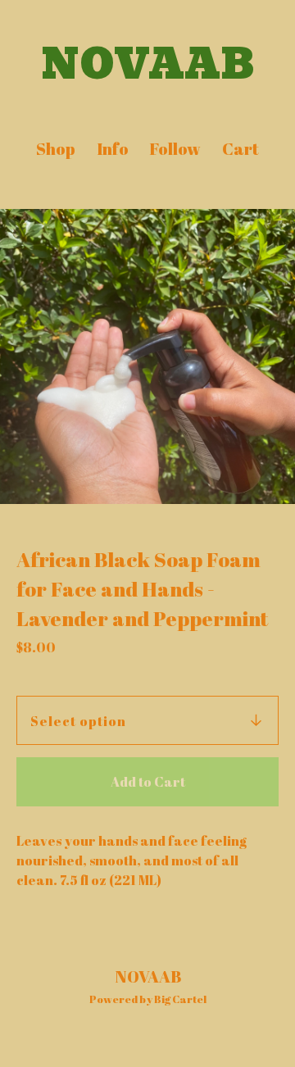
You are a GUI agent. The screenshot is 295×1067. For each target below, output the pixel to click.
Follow (175, 149)
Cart (241, 149)
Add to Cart (148, 782)
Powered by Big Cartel (147, 999)
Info (113, 149)
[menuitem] (55, 149)
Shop (55, 149)
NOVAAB (148, 65)
